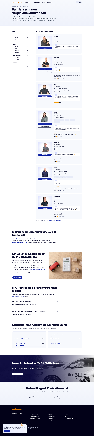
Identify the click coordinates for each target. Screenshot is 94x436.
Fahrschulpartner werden (69, 422)
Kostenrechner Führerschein (35, 418)
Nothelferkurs (19, 238)
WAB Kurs (49, 422)
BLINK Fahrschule (33, 431)
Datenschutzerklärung (69, 418)
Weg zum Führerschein (34, 414)
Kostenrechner (49, 2)
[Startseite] (16, 2)
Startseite (14, 6)
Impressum (67, 420)
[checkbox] (20, 37)
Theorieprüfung (38, 238)
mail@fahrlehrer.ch (18, 413)
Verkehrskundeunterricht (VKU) (19, 242)
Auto (47, 220)
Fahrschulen (19, 6)
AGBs (66, 416)
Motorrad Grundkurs (51, 420)
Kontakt (66, 414)
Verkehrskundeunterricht (52, 416)
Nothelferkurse (58, 220)
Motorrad (50, 220)
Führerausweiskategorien (34, 416)
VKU (54, 220)
